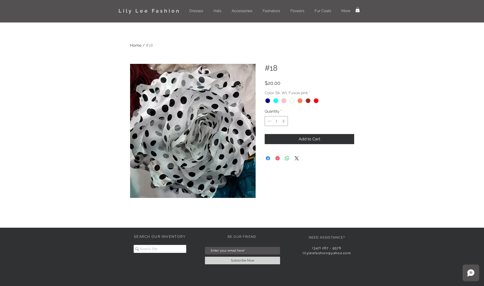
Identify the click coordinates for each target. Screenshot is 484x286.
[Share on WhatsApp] (287, 158)
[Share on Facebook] (268, 158)
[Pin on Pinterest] (278, 158)
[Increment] (284, 121)
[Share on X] (297, 158)
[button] (196, 11)
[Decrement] (268, 121)
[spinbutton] (276, 121)
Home (135, 45)
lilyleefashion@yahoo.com (327, 253)
